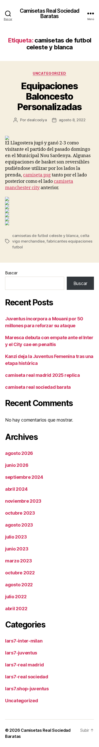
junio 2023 (16, 548)
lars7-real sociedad (26, 676)
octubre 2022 (20, 572)
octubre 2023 (20, 513)
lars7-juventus (21, 652)
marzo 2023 (18, 560)
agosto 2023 (19, 525)
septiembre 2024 (24, 477)
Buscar (11, 272)
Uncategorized (49, 73)
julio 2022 (15, 596)
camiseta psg (37, 175)
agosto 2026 (19, 453)
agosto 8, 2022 (72, 119)
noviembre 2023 (23, 501)
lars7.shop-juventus (27, 688)
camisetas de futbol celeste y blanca (45, 235)
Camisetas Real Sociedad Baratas (49, 13)
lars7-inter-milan (23, 641)
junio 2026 (16, 465)
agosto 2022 (19, 584)
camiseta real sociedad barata (38, 387)
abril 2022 (16, 608)
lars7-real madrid (24, 664)
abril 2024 (16, 489)
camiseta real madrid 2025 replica (42, 375)
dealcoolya (37, 119)
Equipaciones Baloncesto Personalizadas (49, 96)
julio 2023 (16, 537)
